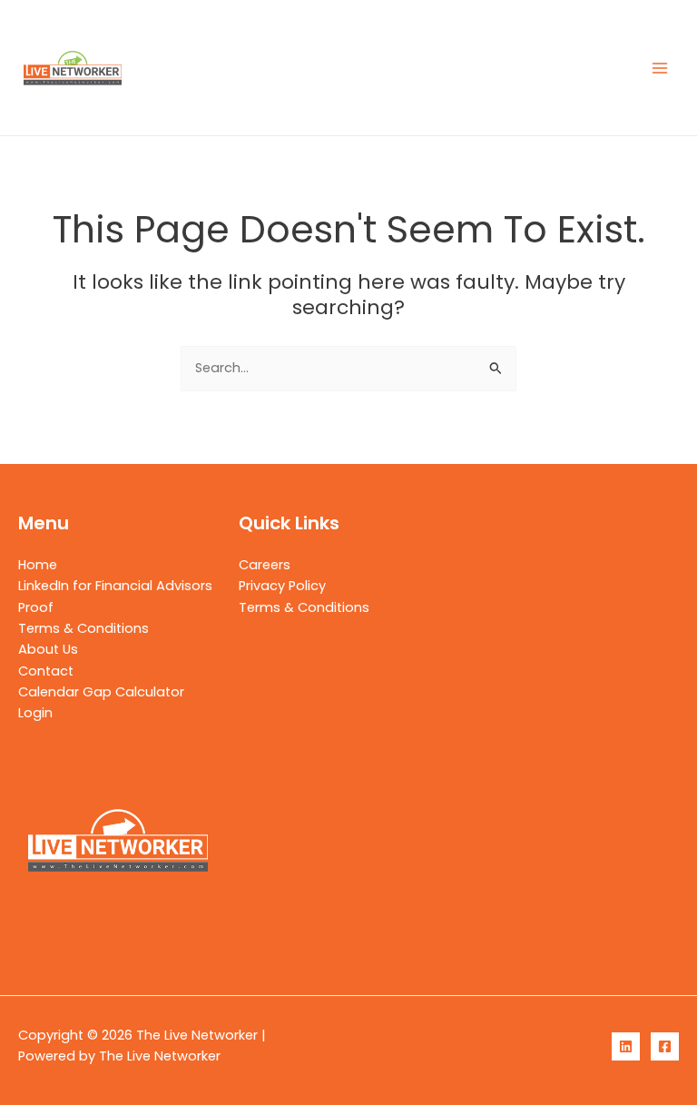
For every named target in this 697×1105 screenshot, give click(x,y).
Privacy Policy (282, 586)
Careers (264, 565)
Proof (36, 607)
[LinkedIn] (626, 1046)
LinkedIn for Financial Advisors (115, 586)
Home (37, 565)
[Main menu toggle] (660, 68)
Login (35, 713)
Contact (46, 671)
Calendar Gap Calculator (101, 692)
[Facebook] (665, 1046)
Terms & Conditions (83, 628)
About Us (48, 649)
